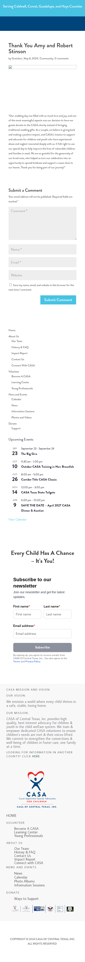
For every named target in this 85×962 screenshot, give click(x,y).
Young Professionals (22, 388)
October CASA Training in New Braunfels (47, 466)
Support (16, 428)
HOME (11, 815)
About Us (13, 336)
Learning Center (20, 382)
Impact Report (19, 353)
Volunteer (13, 371)
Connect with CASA (28, 863)
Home (11, 330)
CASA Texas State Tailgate (38, 492)
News (14, 405)
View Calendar (17, 519)
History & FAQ (19, 347)
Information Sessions (22, 411)
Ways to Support (22, 898)
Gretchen (17, 58)
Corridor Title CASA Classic (39, 479)
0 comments (62, 58)
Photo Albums (24, 881)
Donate (12, 424)
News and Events (17, 394)
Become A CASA (20, 376)
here (36, 756)
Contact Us (17, 359)
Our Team (16, 341)
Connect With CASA (23, 365)
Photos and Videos (21, 417)
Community (46, 58)
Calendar (16, 399)
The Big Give (29, 453)
